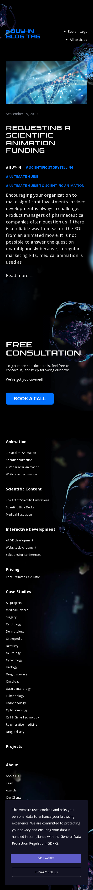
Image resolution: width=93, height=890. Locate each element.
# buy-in (13, 167)
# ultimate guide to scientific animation (45, 185)
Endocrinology (16, 703)
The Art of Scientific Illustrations (27, 500)
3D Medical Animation (21, 453)
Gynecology (14, 660)
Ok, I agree (45, 858)
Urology (11, 667)
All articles (78, 39)
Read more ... (19, 275)
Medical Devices (17, 610)
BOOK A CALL (30, 398)
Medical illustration (19, 514)
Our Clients (13, 797)
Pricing (13, 569)
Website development (21, 547)
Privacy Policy (46, 872)
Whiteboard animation (21, 474)
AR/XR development (19, 540)
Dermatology (15, 631)
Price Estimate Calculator (23, 577)
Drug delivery (15, 732)
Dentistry (12, 646)
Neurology (13, 653)
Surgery (11, 617)
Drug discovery (16, 674)
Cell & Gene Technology (22, 717)
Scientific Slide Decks (20, 507)
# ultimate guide (22, 176)
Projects (14, 746)
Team (10, 783)
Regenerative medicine (21, 725)
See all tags (77, 31)
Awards (11, 790)
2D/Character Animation (22, 467)
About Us (12, 776)
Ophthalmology (17, 710)
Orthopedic (14, 638)
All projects (13, 603)
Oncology (12, 681)
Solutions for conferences (23, 555)
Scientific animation (19, 460)
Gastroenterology (18, 689)
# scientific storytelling (50, 167)
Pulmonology (15, 696)
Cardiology (13, 624)
